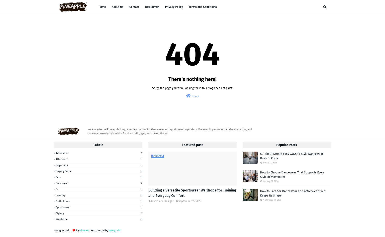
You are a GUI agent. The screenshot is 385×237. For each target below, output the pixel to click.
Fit (99, 189)
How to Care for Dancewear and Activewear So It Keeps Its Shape (292, 193)
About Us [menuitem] (117, 7)
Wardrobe (99, 219)
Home (195, 96)
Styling (99, 213)
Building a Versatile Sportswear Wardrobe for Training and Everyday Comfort (192, 193)
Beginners (99, 165)
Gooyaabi (114, 230)
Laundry (99, 195)
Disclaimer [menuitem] (152, 7)
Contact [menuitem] (134, 7)
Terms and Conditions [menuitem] (203, 7)
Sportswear (99, 207)
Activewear (99, 153)
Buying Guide (99, 171)
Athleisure (99, 159)
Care (99, 177)
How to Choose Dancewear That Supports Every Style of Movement (292, 175)
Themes (84, 230)
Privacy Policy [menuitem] (174, 7)
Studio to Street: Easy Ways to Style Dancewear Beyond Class (291, 156)
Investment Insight (162, 201)
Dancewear (99, 183)
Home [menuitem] (102, 7)
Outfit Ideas (99, 201)
